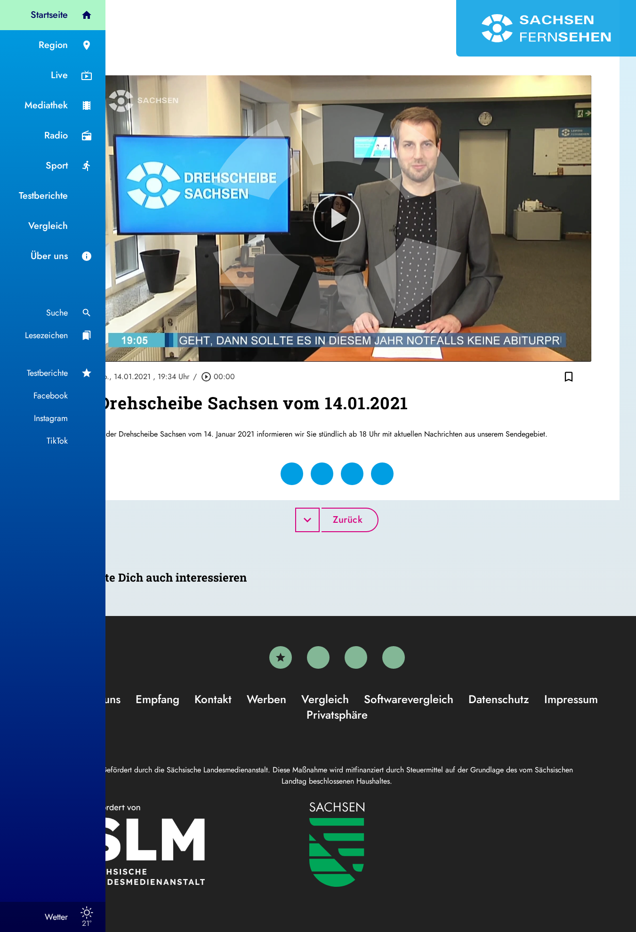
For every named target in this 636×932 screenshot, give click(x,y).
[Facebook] (318, 657)
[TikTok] (393, 657)
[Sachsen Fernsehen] (546, 28)
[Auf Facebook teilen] (292, 473)
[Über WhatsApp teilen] (352, 473)
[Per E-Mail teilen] (382, 473)
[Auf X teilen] (322, 473)
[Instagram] (356, 657)
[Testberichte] (280, 657)
